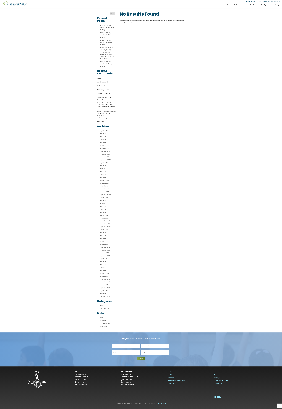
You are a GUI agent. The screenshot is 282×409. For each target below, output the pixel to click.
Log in (101, 318)
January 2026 (104, 148)
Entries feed (103, 320)
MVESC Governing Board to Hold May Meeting (106, 64)
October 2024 (104, 192)
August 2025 (104, 163)
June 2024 (103, 203)
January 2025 (104, 183)
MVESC (102, 306)
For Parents (247, 5)
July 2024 (103, 200)
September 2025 (105, 160)
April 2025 (103, 174)
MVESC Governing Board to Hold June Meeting (106, 42)
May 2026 (103, 136)
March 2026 (103, 142)
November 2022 (105, 250)
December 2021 (105, 279)
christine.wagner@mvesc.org (106, 111)
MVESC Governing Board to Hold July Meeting (106, 35)
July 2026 (103, 134)
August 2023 (104, 230)
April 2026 (103, 139)
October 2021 (104, 285)
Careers (253, 1)
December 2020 (105, 296)
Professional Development (261, 5)
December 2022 (105, 247)
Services (229, 5)
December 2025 (105, 151)
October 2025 (104, 157)
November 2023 (105, 224)
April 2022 (103, 267)
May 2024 (103, 206)
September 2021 (105, 288)
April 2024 (103, 209)
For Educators (238, 5)
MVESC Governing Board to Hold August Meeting (107, 27)
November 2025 (105, 154)
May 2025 (103, 171)
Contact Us (277, 1)
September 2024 (105, 195)
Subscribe (141, 358)
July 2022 (103, 262)
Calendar (248, 1)
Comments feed (105, 323)
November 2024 (105, 189)
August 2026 (104, 131)
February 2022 (104, 273)
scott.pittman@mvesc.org (105, 118)
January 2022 (104, 276)
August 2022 (104, 259)
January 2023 (104, 244)
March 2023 (103, 238)
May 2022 (103, 264)
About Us (274, 5)
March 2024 (103, 212)
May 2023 (103, 235)
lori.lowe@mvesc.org (104, 102)
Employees (259, 1)
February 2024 (104, 215)
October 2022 (104, 253)
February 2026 (104, 145)
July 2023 (103, 232)
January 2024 (104, 218)
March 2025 (103, 177)
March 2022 (103, 270)
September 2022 (105, 256)
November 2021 (105, 282)
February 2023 (104, 241)
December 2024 (105, 186)
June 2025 (103, 169)
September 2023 (105, 227)
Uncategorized (104, 308)
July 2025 (103, 166)
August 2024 (104, 198)
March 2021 (103, 294)
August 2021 (104, 291)
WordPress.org (104, 326)
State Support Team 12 (268, 1)
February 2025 (104, 180)
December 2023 (105, 221)
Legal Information (161, 403)
